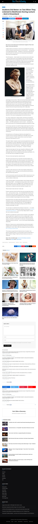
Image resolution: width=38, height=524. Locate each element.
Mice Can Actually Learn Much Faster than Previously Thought (10, 264)
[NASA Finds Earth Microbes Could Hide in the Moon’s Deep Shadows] (5, 439)
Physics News (4, 493)
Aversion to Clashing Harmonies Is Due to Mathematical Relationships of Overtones (10, 291)
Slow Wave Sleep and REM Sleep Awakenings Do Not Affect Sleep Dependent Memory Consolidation (16, 372)
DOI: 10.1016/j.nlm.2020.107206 (12, 228)
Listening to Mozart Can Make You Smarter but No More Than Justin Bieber (28, 304)
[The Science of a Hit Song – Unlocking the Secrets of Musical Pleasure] (10, 271)
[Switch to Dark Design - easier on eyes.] (33, 1)
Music (21, 242)
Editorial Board (20, 521)
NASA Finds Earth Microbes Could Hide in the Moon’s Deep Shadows (21, 438)
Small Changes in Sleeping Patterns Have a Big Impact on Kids (28, 291)
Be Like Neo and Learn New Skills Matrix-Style (9, 318)
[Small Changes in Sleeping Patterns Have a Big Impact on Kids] (28, 284)
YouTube (3, 475)
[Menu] (2, 1)
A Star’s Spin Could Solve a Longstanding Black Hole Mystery (20, 433)
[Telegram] (3, 32)
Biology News (4, 486)
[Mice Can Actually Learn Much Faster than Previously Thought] (10, 257)
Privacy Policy (26, 521)
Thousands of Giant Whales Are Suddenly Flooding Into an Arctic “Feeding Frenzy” (15, 511)
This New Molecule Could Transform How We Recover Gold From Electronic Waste (20, 455)
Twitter (3, 473)
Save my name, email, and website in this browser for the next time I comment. (18, 342)
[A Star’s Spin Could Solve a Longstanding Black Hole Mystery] (5, 434)
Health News (4, 491)
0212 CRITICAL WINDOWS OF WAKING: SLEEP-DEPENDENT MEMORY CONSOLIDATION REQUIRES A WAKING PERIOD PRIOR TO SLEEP (18, 358)
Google (12, 239)
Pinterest (3, 476)
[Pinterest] (3, 30)
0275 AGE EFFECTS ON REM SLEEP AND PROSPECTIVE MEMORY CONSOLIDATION (15, 366)
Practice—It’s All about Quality (6, 355)
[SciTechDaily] (19, 1)
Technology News (5, 497)
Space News (4, 496)
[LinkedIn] (3, 28)
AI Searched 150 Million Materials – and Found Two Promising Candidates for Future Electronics (18, 513)
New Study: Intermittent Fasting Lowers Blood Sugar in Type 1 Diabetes (22, 443)
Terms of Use (31, 521)
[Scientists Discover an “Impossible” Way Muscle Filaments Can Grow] (5, 429)
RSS (2, 479)
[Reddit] (3, 37)
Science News (4, 494)
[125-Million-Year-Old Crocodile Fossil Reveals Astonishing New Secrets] (5, 424)
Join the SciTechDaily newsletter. (24, 237)
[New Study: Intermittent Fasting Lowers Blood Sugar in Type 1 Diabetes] (5, 445)
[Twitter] (3, 26)
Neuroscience (25, 242)
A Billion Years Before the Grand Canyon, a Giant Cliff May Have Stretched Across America (20, 460)
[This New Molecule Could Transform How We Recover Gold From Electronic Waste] (5, 455)
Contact (15, 521)
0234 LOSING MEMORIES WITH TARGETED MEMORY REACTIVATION (13, 361)
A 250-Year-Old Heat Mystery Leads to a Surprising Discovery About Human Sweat (15, 509)
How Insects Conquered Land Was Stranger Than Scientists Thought (13, 507)
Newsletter (4, 478)
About (12, 521)
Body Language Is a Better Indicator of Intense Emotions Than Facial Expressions (27, 278)
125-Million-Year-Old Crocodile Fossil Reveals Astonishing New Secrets (22, 422)
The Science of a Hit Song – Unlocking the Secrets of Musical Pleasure (10, 278)
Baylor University (5, 242)
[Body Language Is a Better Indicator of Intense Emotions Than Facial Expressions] (28, 271)
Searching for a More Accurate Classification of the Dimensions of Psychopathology (8, 304)
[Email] (3, 35)
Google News (18, 239)
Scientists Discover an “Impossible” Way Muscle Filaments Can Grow (21, 427)
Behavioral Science (12, 242)
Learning (17, 242)
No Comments (16, 16)
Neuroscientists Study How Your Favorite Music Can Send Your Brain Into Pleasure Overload (27, 264)
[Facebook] (3, 24)
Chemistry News (5, 488)
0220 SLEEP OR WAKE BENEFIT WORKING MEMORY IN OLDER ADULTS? (13, 375)
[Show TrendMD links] (35, 404)
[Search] (35, 1)
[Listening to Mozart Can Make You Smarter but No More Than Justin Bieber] (28, 297)
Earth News (4, 490)
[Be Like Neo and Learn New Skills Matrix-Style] (10, 311)
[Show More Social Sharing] (30, 18)
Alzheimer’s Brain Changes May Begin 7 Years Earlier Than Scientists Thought (21, 449)
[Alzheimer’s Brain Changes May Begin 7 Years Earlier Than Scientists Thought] (5, 450)
